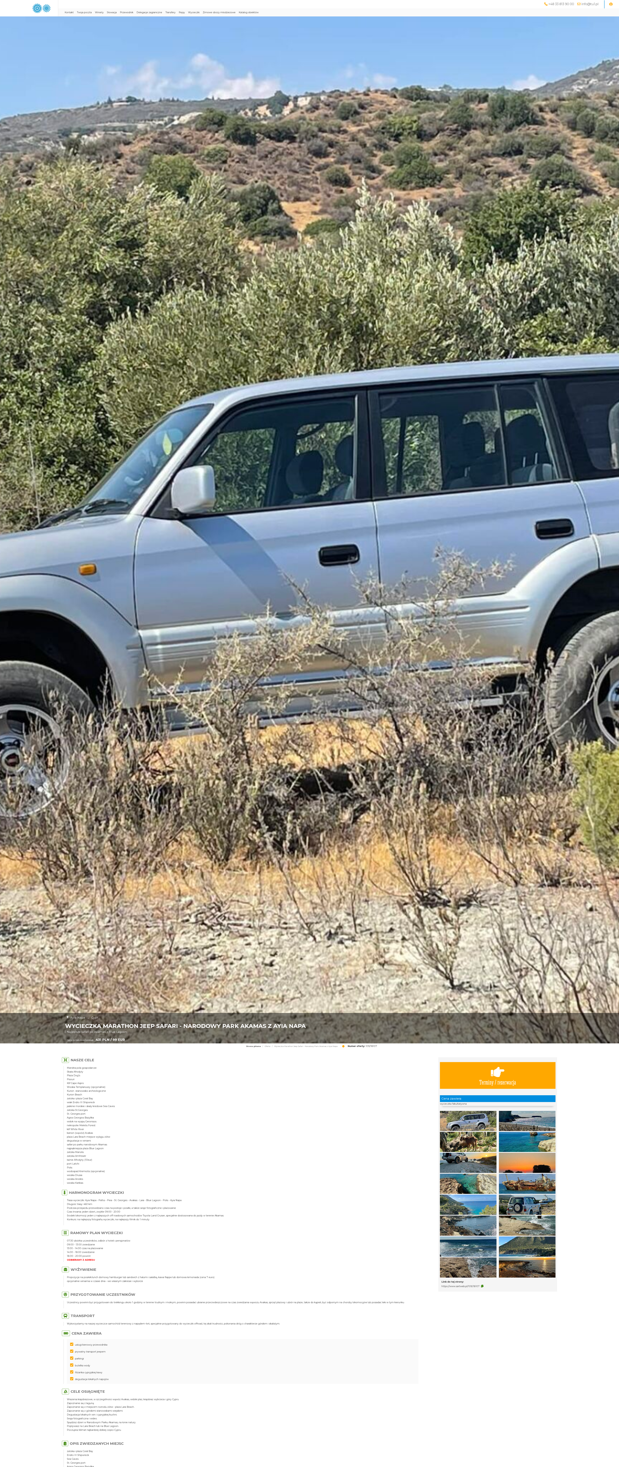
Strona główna (253, 1046)
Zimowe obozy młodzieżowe (219, 12)
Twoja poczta (84, 12)
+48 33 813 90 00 (561, 4)
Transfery (170, 12)
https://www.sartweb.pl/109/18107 (461, 1286)
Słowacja (112, 12)
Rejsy (182, 12)
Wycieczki (194, 12)
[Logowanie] (611, 4)
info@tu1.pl (590, 4)
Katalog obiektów (249, 12)
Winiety (99, 12)
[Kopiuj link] (482, 1286)
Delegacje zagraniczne (149, 12)
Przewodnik (126, 12)
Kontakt (69, 12)
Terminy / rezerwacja (497, 1082)
